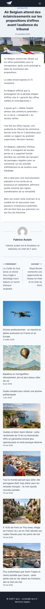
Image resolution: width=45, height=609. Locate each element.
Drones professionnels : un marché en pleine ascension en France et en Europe (22, 333)
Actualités (22, 8)
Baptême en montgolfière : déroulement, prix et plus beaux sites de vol (21, 377)
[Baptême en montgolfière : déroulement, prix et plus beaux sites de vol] (22, 357)
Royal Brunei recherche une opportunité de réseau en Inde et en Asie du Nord (34, 275)
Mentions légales (22, 602)
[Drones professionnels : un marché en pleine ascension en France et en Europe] (22, 313)
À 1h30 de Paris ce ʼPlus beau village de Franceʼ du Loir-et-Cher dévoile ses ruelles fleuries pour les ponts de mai (22, 530)
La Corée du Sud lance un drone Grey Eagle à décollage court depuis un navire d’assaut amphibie (11, 276)
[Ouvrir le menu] (39, 3)
